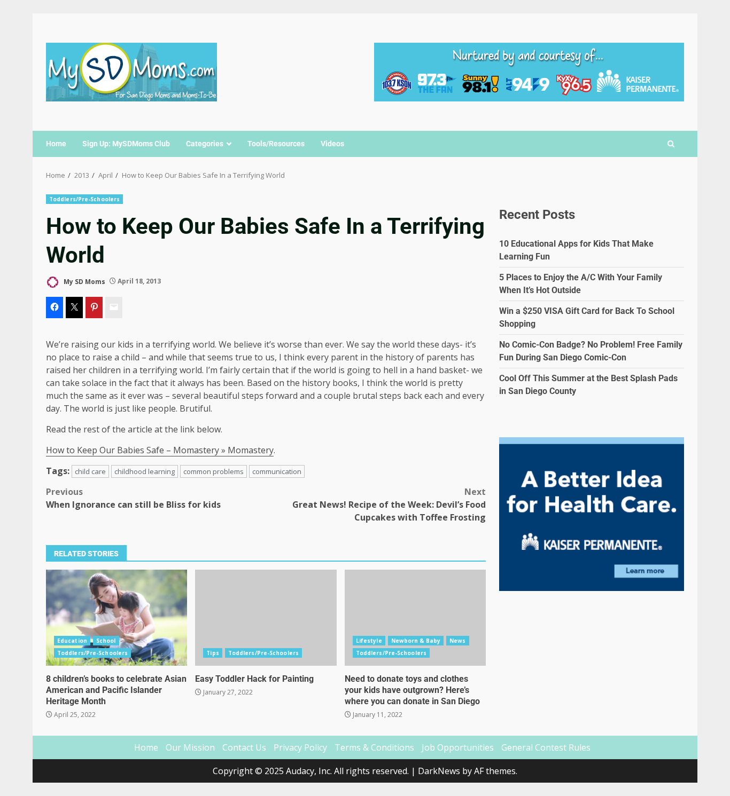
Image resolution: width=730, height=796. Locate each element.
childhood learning (144, 471)
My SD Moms (83, 281)
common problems (213, 471)
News (457, 640)
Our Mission (190, 747)
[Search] (670, 144)
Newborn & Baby (415, 640)
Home (56, 143)
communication (276, 471)
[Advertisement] (529, 71)
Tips (212, 653)
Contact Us (244, 747)
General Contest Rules (546, 747)
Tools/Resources (276, 143)
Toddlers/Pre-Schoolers (84, 199)
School (106, 640)
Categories (204, 143)
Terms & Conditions (374, 747)
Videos (332, 143)
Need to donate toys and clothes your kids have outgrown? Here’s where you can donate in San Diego (415, 618)
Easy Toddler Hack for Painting (265, 618)
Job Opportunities (458, 747)
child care (90, 471)
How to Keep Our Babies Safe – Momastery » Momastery (160, 450)
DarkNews (439, 771)
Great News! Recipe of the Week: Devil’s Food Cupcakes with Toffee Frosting (389, 504)
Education (72, 640)
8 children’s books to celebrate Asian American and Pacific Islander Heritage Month (116, 618)
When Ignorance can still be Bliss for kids (133, 498)
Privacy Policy (300, 747)
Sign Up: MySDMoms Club (126, 143)
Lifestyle (369, 640)
